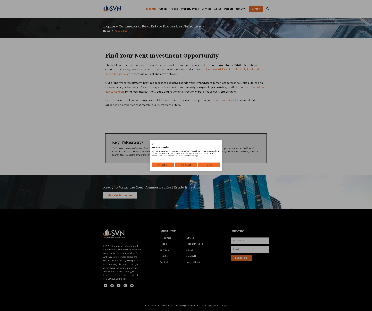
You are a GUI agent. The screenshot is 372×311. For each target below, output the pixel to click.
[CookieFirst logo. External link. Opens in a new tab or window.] (153, 144)
